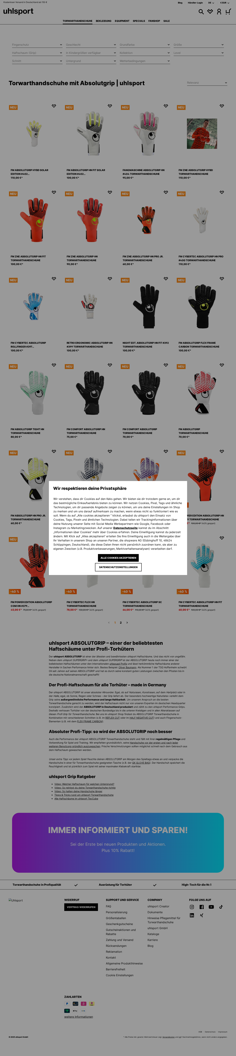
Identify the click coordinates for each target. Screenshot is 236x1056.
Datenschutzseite (125, 528)
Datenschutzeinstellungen (118, 567)
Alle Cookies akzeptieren (118, 557)
